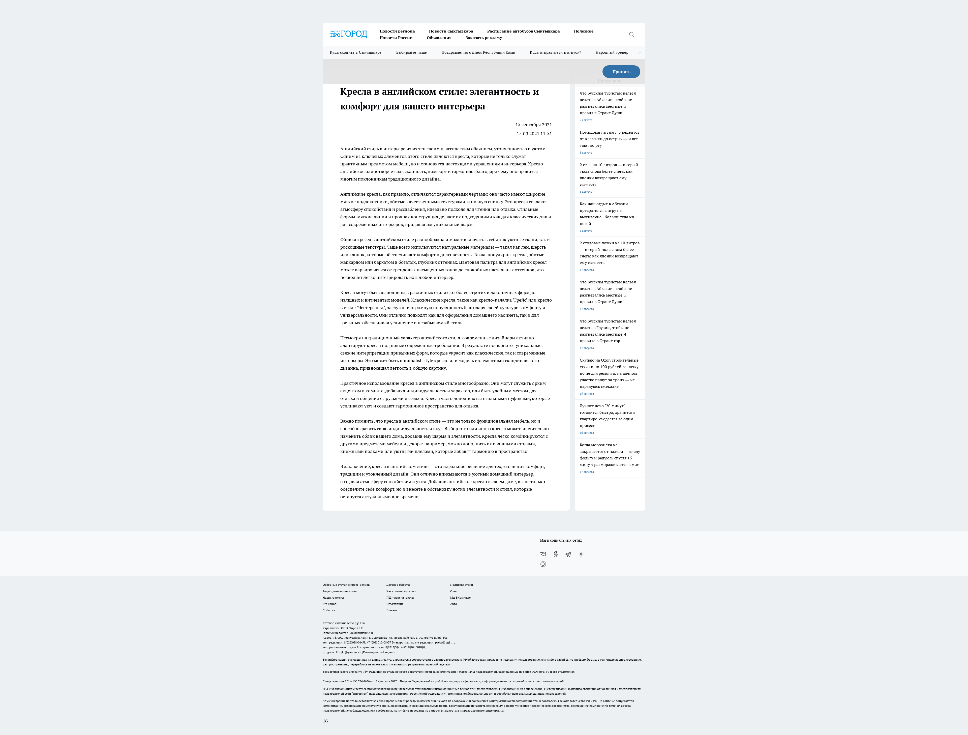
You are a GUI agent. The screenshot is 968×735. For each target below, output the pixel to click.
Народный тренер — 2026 (619, 52)
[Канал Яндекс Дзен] (581, 554)
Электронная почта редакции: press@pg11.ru (424, 642)
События (329, 610)
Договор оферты (398, 584)
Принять (621, 71)
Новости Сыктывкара (451, 31)
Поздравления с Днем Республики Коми (479, 52)
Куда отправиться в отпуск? (555, 52)
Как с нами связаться (401, 591)
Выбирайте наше (411, 52)
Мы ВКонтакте (460, 597)
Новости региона (397, 31)
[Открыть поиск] (631, 34)
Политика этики (461, 584)
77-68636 (364, 681)
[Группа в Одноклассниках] (556, 554)
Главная (391, 610)
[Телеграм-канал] (568, 554)
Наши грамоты (333, 597)
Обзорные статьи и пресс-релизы (346, 584)
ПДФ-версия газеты (400, 597)
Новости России (396, 37)
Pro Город (330, 604)
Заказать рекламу (484, 37)
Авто (453, 604)
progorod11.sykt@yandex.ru (342, 652)
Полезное (584, 31)
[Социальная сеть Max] (543, 564)
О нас (454, 591)
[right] (639, 52)
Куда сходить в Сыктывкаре (356, 52)
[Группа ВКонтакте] (543, 554)
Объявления (439, 37)
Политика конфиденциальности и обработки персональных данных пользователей (507, 693)
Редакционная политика (340, 591)
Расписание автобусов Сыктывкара (523, 31)
